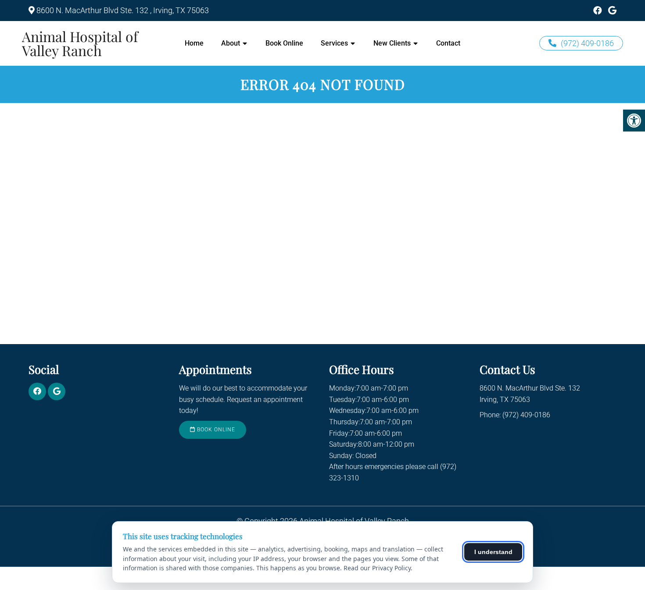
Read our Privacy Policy (377, 568)
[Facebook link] (597, 11)
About (230, 43)
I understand (493, 551)
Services (334, 43)
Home (194, 43)
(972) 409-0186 (587, 43)
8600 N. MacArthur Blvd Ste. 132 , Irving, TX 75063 (122, 10)
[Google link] (612, 11)
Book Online (284, 43)
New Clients (392, 43)
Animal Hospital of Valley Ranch (80, 43)
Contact (448, 43)
